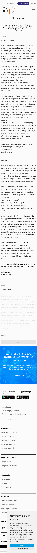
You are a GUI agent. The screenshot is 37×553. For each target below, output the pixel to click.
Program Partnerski (9, 466)
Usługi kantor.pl (7, 436)
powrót (3, 335)
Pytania (4, 483)
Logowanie (10, 3)
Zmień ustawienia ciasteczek (14, 414)
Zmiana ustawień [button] (22, 548)
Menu (18, 342)
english (33, 3)
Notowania (5, 479)
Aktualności (6, 522)
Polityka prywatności (11, 411)
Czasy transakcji (7, 448)
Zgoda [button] (22, 545)
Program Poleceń (8, 462)
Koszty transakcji (8, 444)
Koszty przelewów (9, 508)
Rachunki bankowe (9, 505)
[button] (33, 11)
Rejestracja (23, 3)
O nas (3, 535)
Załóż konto (17, 375)
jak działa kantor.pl (9, 432)
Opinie (4, 528)
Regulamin (6, 407)
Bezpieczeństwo (8, 440)
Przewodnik (6, 487)
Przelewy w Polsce (9, 501)
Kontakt (4, 541)
